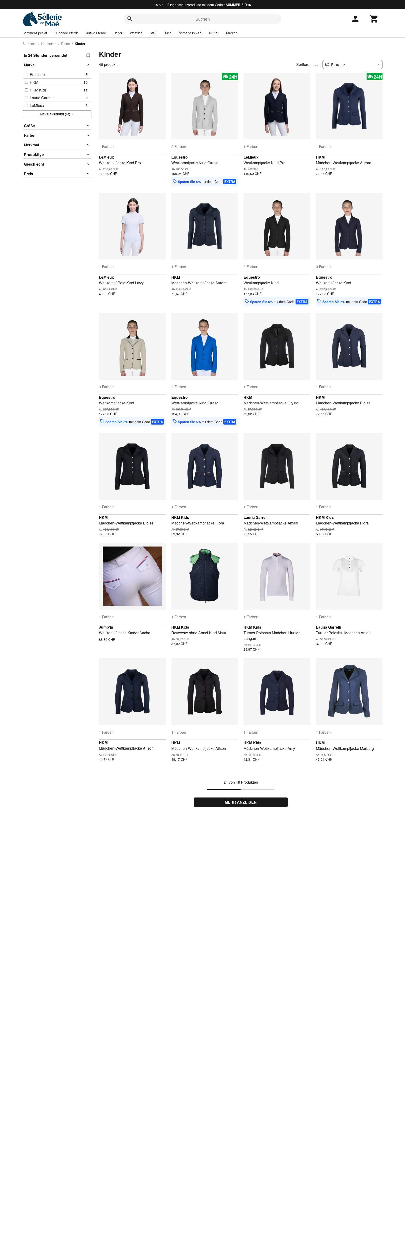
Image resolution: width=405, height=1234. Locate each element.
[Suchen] (130, 19)
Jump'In (106, 627)
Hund (168, 32)
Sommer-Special (34, 32)
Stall (153, 32)
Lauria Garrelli (256, 517)
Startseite (29, 43)
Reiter (117, 32)
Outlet (214, 32)
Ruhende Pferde (66, 32)
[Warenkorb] (374, 18)
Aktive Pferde (96, 32)
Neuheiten (48, 43)
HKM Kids (180, 517)
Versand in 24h (190, 32)
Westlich (136, 32)
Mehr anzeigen (241, 802)
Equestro (179, 157)
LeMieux (106, 157)
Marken (231, 32)
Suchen (202, 19)
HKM (320, 157)
